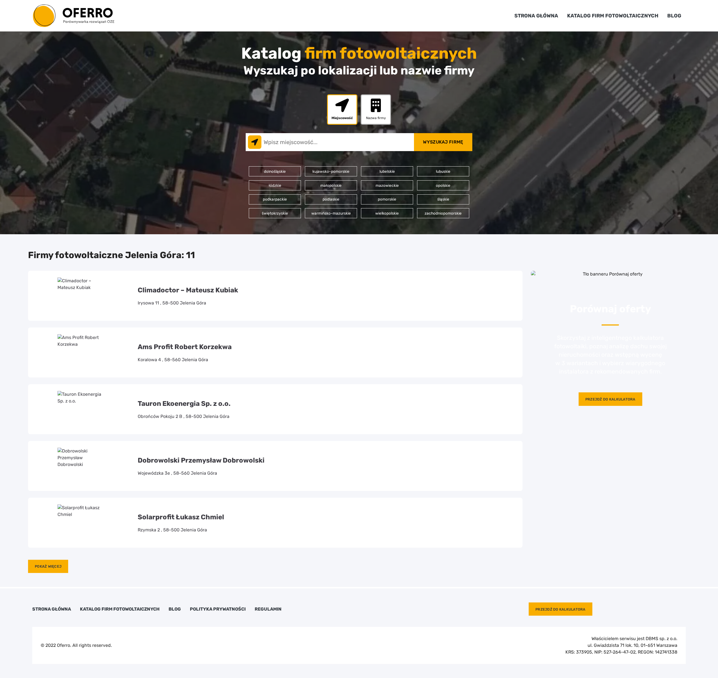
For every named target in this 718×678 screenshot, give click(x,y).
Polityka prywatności (218, 609)
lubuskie (443, 171)
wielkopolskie (387, 213)
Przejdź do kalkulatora (610, 399)
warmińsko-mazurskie (331, 213)
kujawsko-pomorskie (330, 171)
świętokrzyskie (275, 213)
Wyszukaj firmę (443, 142)
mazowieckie (387, 185)
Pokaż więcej (48, 566)
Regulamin (268, 609)
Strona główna (536, 16)
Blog (674, 16)
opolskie (443, 185)
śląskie (443, 199)
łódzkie (275, 185)
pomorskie (387, 199)
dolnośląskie (275, 171)
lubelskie (387, 171)
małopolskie (331, 185)
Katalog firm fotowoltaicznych (612, 16)
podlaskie (331, 199)
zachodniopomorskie (443, 213)
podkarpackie (275, 199)
